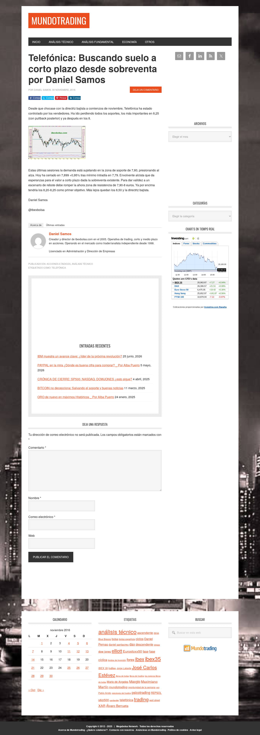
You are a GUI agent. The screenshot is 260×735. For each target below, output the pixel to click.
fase (145, 651)
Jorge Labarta (124, 668)
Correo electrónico (41, 517)
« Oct (31, 690)
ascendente (145, 633)
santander (114, 700)
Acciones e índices (59, 263)
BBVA (156, 633)
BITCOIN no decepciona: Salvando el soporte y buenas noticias (80, 388)
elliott (117, 650)
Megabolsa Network (127, 726)
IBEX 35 (103, 668)
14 (32, 659)
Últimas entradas (55, 225)
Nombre (34, 498)
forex (130, 659)
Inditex (112, 668)
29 (41, 676)
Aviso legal (196, 730)
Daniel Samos (60, 233)
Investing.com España (215, 306)
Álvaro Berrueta (117, 705)
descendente (144, 644)
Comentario (37, 447)
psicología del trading (121, 693)
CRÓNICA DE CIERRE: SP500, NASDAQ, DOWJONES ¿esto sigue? (84, 379)
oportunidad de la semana (142, 687)
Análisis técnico (82, 263)
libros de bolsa (122, 676)
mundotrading (118, 687)
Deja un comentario (146, 89)
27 (87, 668)
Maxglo (134, 681)
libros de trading (137, 676)
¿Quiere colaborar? (97, 730)
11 (68, 651)
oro (157, 687)
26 (78, 668)
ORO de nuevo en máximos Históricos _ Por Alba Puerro (75, 397)
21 (32, 668)
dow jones (104, 651)
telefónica (59, 267)
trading (141, 699)
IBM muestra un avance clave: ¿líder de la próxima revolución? (79, 356)
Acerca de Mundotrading (71, 730)
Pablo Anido (104, 692)
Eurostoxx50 (132, 651)
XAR (101, 705)
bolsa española (127, 639)
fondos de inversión (117, 660)
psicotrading (141, 692)
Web (31, 535)
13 (87, 651)
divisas (157, 644)
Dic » (40, 690)
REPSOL (156, 693)
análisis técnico (117, 632)
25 (68, 668)
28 (32, 676)
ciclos (140, 638)
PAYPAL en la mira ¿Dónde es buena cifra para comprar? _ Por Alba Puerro (88, 365)
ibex (139, 658)
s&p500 (103, 700)
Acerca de (35, 225)
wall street (154, 700)
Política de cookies (178, 730)
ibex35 (153, 659)
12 (78, 651)
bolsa (115, 639)
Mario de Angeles (117, 682)
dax (132, 644)
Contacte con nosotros (121, 730)
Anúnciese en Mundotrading (151, 730)
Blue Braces (104, 639)
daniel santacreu (119, 644)
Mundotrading (58, 20)
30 (51, 676)
